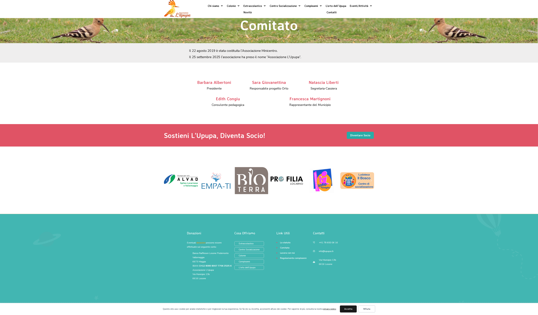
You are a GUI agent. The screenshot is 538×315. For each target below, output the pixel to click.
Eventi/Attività (359, 6)
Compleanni (311, 6)
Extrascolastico (253, 6)
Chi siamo (213, 6)
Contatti (332, 12)
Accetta (348, 309)
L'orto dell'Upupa (247, 267)
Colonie (231, 6)
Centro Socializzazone (249, 249)
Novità (247, 12)
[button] (166, 180)
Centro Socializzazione (283, 6)
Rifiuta (366, 309)
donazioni (200, 242)
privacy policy (329, 309)
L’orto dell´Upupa (336, 6)
